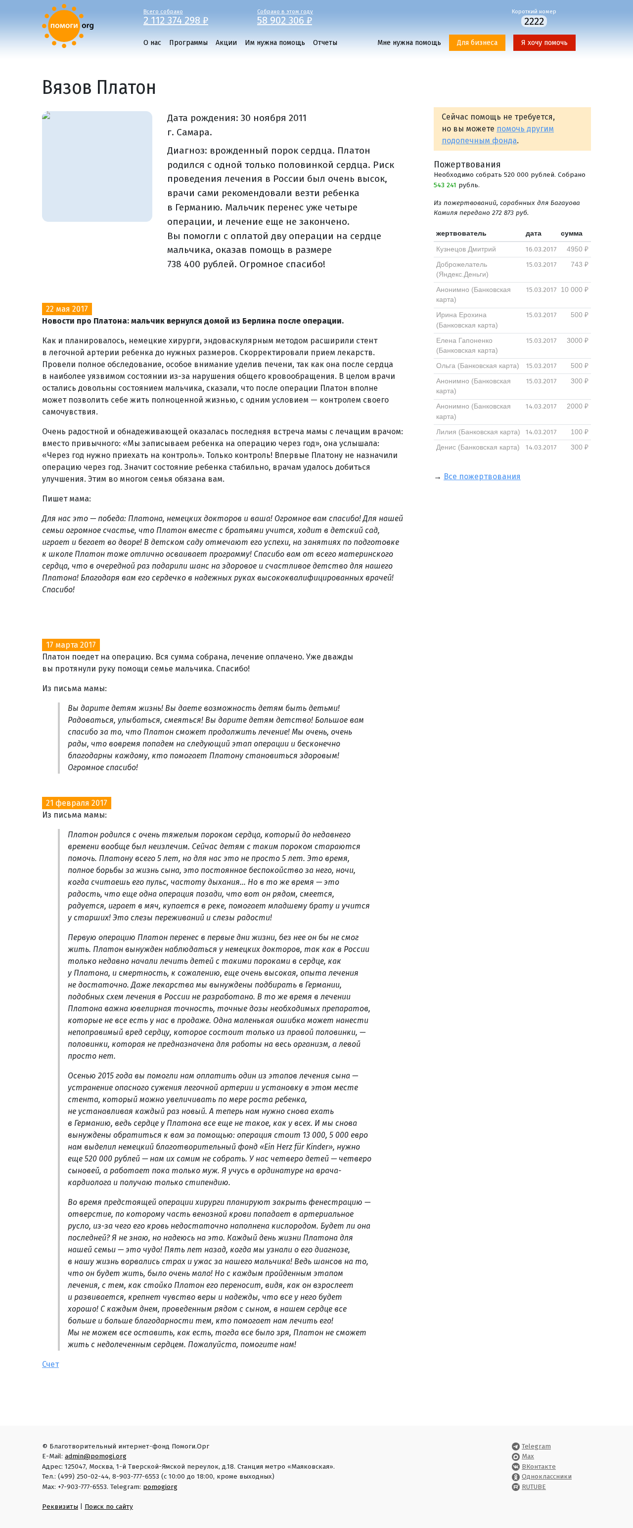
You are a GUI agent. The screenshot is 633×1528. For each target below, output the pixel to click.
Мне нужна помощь (409, 43)
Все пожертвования (482, 476)
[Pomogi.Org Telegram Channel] (516, 1446)
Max (528, 1456)
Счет (50, 1364)
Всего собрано (175, 16)
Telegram (536, 1446)
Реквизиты (60, 1506)
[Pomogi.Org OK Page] (516, 1476)
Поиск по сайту (109, 1506)
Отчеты (325, 43)
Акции (226, 43)
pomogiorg (160, 1487)
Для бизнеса (477, 43)
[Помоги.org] (67, 25)
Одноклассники (547, 1476)
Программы (188, 43)
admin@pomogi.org (96, 1456)
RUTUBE (534, 1487)
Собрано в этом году (285, 16)
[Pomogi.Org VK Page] (516, 1466)
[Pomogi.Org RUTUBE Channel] (516, 1487)
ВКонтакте (539, 1466)
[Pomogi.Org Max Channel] (516, 1456)
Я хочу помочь (544, 43)
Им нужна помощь (275, 43)
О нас (152, 43)
